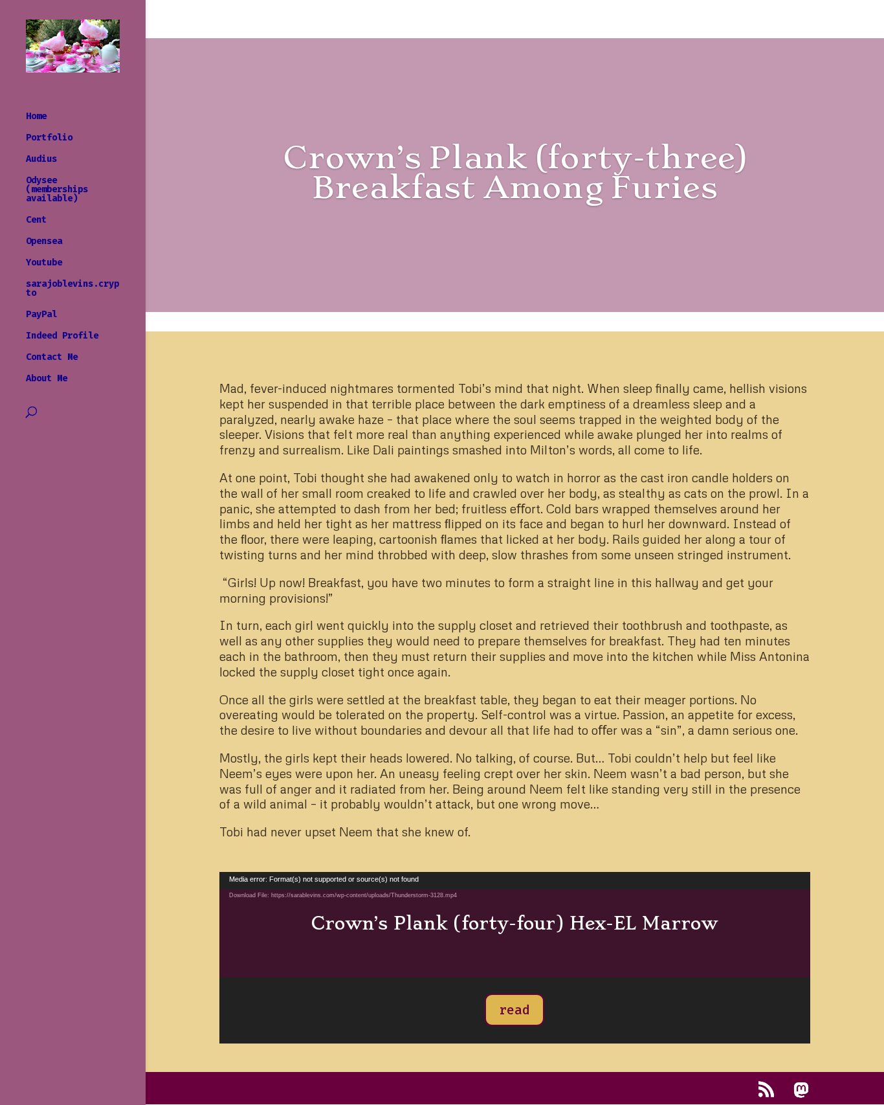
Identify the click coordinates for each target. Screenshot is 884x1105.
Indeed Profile (62, 336)
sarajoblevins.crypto (72, 289)
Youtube (44, 263)
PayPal (41, 315)
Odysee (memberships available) (57, 190)
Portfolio (49, 138)
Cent (36, 220)
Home (36, 117)
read (514, 1010)
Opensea (44, 242)
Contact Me (52, 358)
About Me (46, 379)
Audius (41, 159)
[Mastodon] (801, 1090)
